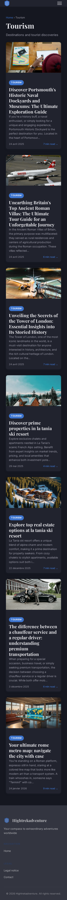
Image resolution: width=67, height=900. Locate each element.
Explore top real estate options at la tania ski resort (32, 530)
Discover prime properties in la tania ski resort (30, 428)
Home (9, 17)
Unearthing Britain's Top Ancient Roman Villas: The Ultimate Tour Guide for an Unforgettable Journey (31, 213)
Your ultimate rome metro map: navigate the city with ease (30, 750)
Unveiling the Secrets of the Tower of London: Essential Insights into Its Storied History (33, 323)
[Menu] (59, 3)
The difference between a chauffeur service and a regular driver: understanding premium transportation (33, 640)
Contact (8, 877)
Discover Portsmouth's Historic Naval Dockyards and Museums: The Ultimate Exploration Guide (33, 101)
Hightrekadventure (29, 820)
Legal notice (11, 870)
